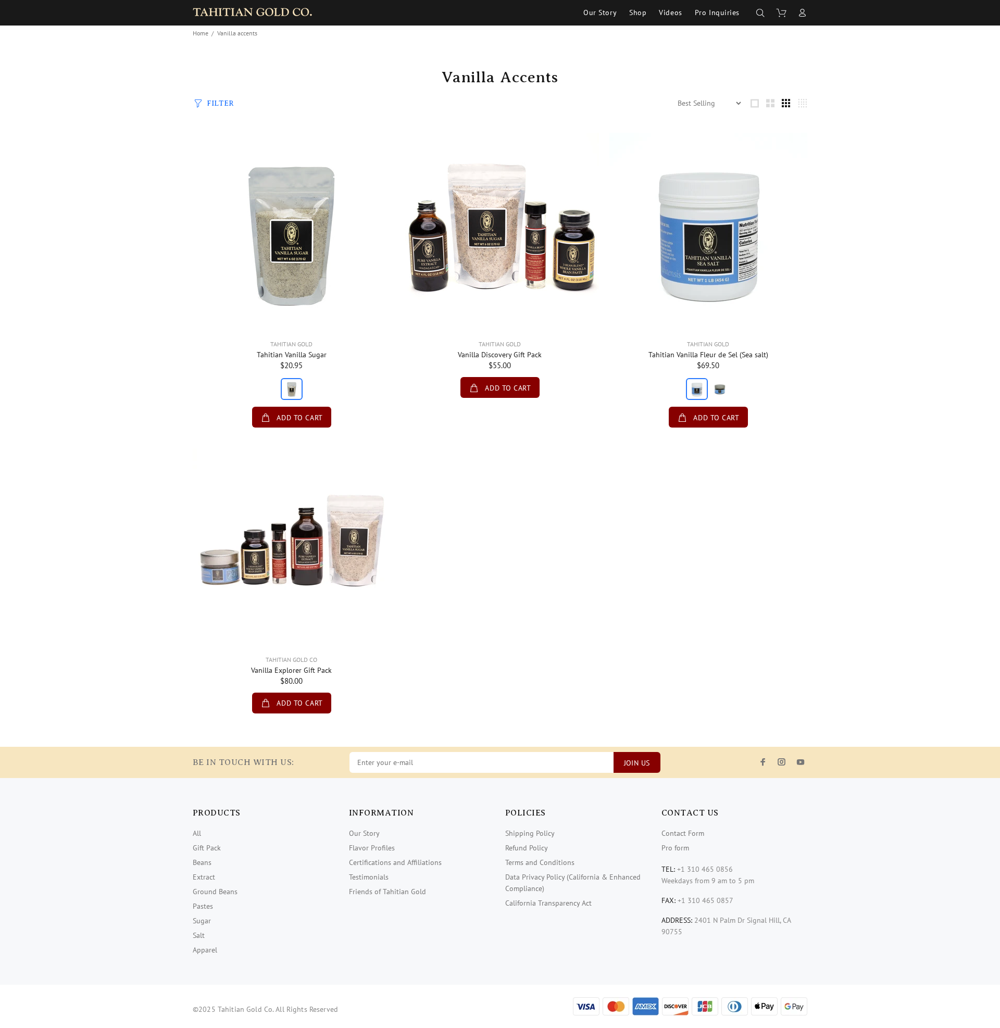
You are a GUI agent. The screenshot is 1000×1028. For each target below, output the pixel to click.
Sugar (202, 920)
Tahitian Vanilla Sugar (292, 354)
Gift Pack (207, 848)
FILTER (220, 103)
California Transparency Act (548, 903)
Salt (199, 935)
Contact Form (682, 833)
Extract (204, 877)
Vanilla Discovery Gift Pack (500, 354)
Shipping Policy (530, 833)
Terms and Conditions (539, 862)
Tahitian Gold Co (291, 659)
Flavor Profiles (372, 848)
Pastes (203, 906)
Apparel (205, 950)
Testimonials (369, 877)
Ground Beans (215, 891)
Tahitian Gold (291, 344)
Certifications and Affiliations (395, 862)
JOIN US (637, 763)
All (197, 833)
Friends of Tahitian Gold (387, 891)
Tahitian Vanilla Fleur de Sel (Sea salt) (708, 354)
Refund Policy (526, 848)
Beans (202, 862)
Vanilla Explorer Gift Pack (291, 670)
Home (200, 33)
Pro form (675, 848)
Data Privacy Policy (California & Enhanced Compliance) (573, 882)
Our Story (364, 833)
